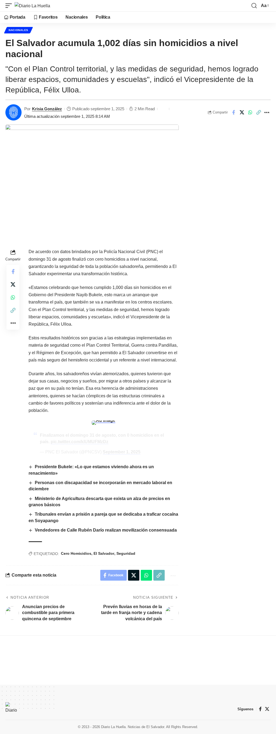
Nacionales (18, 30)
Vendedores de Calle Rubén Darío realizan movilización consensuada (106, 530)
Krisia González (47, 108)
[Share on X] (242, 112)
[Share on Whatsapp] (250, 112)
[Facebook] (260, 709)
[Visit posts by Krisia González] (13, 112)
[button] (10, 5)
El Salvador (104, 553)
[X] (267, 709)
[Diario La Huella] (32, 5)
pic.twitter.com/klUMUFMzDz (79, 441)
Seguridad (125, 553)
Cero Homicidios (76, 553)
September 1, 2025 (121, 452)
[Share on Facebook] (233, 112)
